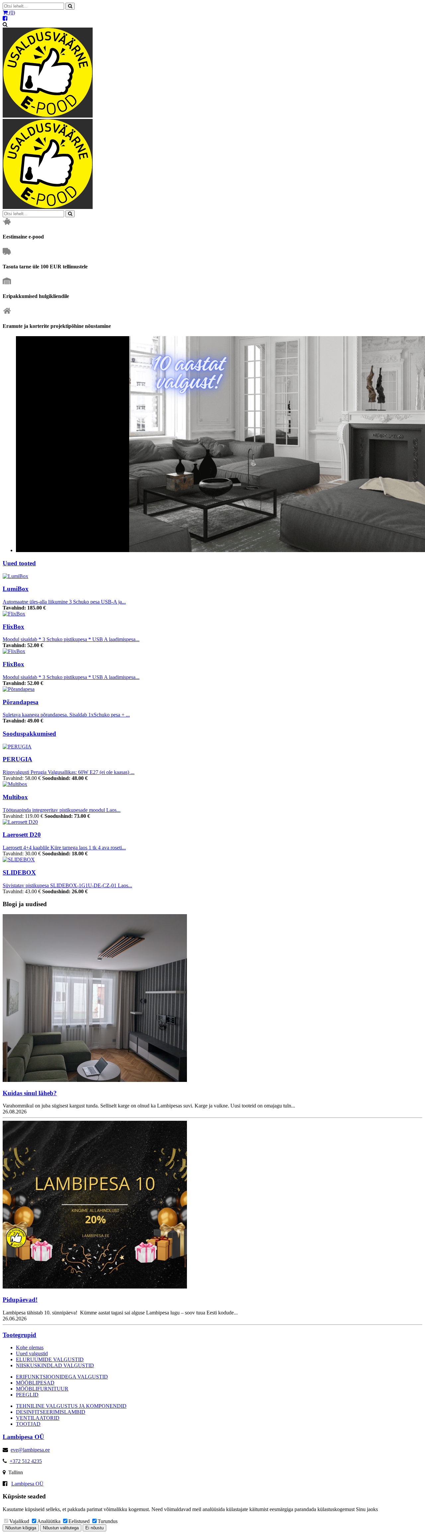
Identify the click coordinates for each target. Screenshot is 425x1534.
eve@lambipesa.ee (30, 1450)
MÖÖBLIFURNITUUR (42, 1388)
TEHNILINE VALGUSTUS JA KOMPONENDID (71, 1406)
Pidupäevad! (20, 1299)
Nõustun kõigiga (20, 1527)
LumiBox (16, 588)
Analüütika (48, 1521)
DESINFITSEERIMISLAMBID (50, 1412)
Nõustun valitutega (61, 1527)
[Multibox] (15, 784)
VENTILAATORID (37, 1418)
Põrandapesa (21, 702)
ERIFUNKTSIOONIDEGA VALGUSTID (62, 1377)
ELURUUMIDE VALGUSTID (50, 1359)
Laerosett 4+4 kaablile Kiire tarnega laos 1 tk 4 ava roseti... (64, 847)
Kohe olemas (29, 1347)
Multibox (15, 797)
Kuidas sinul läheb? (30, 1093)
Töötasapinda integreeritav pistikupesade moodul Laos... (62, 810)
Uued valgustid (32, 1353)
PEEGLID (27, 1394)
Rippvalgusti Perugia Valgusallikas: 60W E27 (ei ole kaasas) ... (68, 772)
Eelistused (79, 1521)
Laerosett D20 (22, 834)
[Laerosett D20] (20, 822)
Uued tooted (19, 563)
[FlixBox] (14, 614)
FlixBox (13, 626)
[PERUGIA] (17, 746)
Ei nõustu (94, 1527)
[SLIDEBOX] (19, 859)
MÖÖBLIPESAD (35, 1383)
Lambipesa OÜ (27, 1483)
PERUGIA (17, 759)
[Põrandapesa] (19, 689)
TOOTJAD (28, 1424)
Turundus (108, 1521)
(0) (11, 12)
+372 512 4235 (26, 1461)
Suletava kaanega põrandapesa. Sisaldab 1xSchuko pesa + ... (66, 715)
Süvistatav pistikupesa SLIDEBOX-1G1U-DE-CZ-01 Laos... (67, 885)
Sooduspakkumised (29, 733)
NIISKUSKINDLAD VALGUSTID (55, 1365)
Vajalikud (19, 1521)
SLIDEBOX (19, 872)
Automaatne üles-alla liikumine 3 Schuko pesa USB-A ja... (64, 602)
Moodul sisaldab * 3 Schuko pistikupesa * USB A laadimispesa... (71, 639)
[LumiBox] (15, 576)
